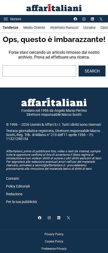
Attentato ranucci (64, 28)
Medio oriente (34, 28)
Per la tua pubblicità (21, 202)
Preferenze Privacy (54, 248)
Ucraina (89, 28)
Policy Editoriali (18, 186)
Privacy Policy (54, 234)
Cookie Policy (54, 241)
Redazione (14, 194)
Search (92, 71)
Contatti (12, 178)
